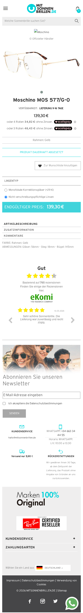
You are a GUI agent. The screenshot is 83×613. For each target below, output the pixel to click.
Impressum (13, 580)
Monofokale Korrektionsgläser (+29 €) (31, 190)
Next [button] (73, 320)
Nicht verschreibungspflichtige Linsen (31, 197)
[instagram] (43, 598)
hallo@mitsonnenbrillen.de (22, 438)
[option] (47, 323)
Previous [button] (10, 320)
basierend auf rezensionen (41, 282)
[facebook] (30, 598)
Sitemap (62, 590)
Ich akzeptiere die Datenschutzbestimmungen (35, 403)
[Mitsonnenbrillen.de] (41, 6)
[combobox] (41, 21)
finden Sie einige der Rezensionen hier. (41, 288)
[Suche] (77, 20)
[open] (5, 8)
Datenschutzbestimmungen (38, 580)
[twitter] (55, 598)
